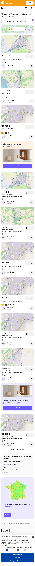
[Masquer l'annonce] (31, 56)
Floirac (6, 467)
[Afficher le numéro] (31, 66)
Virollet (5, 473)
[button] (31, 8)
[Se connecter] (31, 8)
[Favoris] (26, 8)
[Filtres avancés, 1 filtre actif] (31, 21)
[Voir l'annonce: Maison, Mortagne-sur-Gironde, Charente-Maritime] (17, 44)
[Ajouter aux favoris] (27, 56)
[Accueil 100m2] (5, 530)
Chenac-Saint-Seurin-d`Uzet (12, 461)
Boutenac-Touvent (9, 464)
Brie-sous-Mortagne (10, 470)
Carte (7, 515)
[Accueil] (4, 8)
